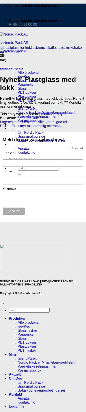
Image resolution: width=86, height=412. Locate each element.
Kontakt (15, 394)
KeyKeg (24, 326)
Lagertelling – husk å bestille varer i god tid (33, 122)
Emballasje (6, 68)
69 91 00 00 (32, 281)
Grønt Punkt (27, 358)
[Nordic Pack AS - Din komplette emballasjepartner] (14, 42)
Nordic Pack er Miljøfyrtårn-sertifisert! (46, 362)
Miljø (13, 354)
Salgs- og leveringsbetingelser (41, 390)
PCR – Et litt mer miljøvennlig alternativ (30, 126)
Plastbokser (27, 346)
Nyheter (18, 68)
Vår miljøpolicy (29, 370)
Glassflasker (27, 330)
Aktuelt (15, 374)
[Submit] (10, 315)
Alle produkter (28, 72)
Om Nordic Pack (30, 382)
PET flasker (27, 350)
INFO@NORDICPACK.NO (57, 281)
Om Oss (15, 128)
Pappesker (26, 84)
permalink (30, 118)
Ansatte (24, 398)
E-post (8, 153)
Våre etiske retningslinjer (37, 366)
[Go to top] (2, 303)
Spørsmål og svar (31, 386)
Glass (22, 88)
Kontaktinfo (26, 402)
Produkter (17, 318)
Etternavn (9, 188)
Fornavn (8, 171)
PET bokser (27, 92)
